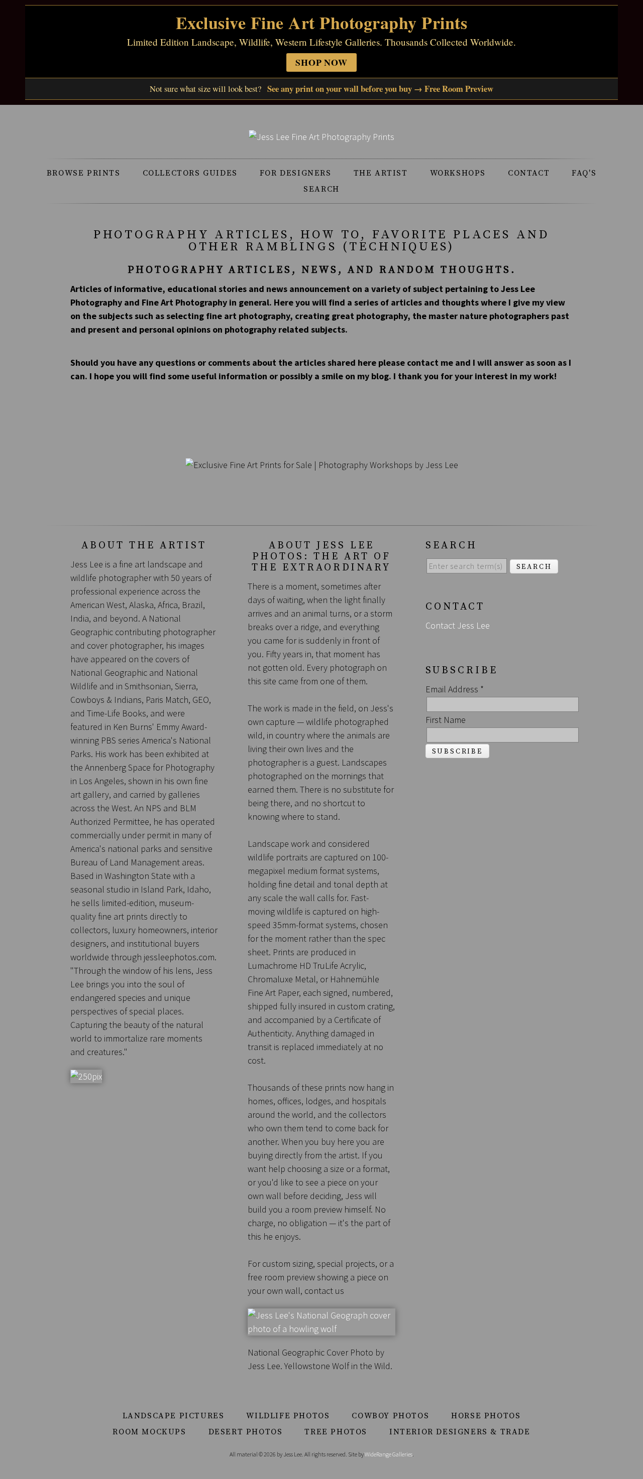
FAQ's (584, 173)
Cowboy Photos (390, 1416)
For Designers (296, 173)
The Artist (381, 173)
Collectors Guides (190, 173)
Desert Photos (245, 1432)
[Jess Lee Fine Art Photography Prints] (321, 136)
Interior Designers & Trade (459, 1432)
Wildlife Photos (288, 1416)
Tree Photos (335, 1432)
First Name (445, 719)
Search (321, 189)
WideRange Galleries (388, 1454)
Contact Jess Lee (457, 625)
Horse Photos (485, 1416)
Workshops (458, 173)
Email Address (454, 689)
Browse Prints (84, 173)
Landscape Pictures (174, 1416)
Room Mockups (149, 1432)
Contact (529, 173)
